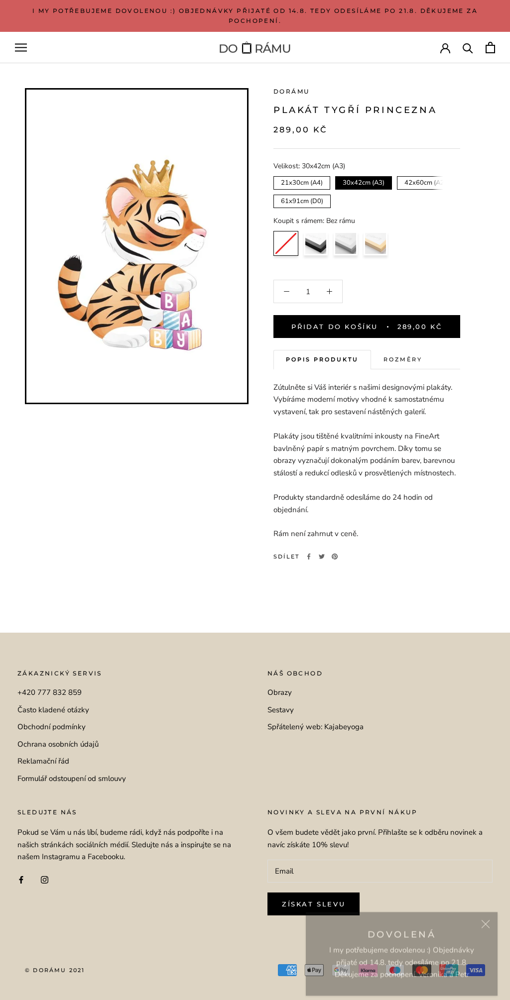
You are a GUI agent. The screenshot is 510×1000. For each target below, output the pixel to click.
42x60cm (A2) (425, 181)
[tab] (322, 359)
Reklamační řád (43, 761)
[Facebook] (309, 556)
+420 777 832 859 (49, 692)
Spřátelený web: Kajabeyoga (315, 727)
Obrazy (279, 692)
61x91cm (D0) (302, 200)
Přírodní (375, 243)
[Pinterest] (335, 556)
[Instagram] (44, 879)
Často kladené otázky (53, 710)
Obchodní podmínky (51, 727)
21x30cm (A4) (302, 181)
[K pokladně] (490, 47)
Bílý (345, 243)
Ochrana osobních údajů (58, 744)
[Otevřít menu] (21, 47)
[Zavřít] (485, 915)
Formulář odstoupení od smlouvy (71, 778)
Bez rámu (285, 243)
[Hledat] (468, 47)
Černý (315, 243)
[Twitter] (322, 556)
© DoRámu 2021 (55, 970)
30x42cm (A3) (363, 181)
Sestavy (280, 710)
